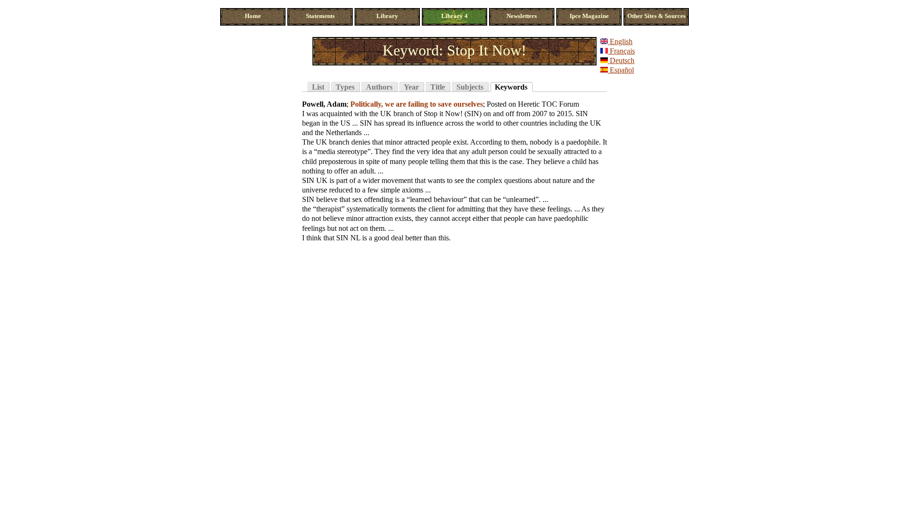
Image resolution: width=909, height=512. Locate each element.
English (620, 41)
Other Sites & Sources (656, 16)
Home (253, 16)
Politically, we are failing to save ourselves (416, 104)
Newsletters (522, 16)
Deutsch (621, 60)
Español (621, 70)
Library (387, 16)
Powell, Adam (324, 104)
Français (621, 51)
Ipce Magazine (589, 16)
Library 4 (454, 16)
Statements (320, 16)
